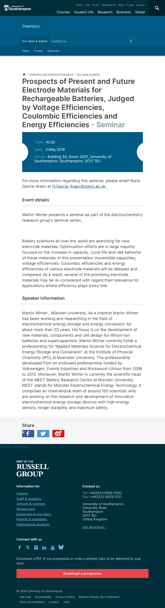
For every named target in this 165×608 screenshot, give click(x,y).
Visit (87, 5)
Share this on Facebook (23, 432)
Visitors (22, 493)
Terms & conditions (32, 602)
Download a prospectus (82, 573)
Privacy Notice (65, 597)
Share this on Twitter (43, 433)
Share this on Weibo (58, 433)
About (79, 5)
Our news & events (34, 41)
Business (124, 12)
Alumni (96, 5)
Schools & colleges (30, 504)
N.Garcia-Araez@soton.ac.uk (79, 186)
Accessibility (43, 597)
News (121, 5)
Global (140, 12)
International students (33, 524)
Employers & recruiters (33, 514)
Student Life (84, 12)
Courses (63, 12)
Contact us (59, 41)
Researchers (25, 509)
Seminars (53, 50)
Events (130, 5)
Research (105, 12)
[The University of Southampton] (17, 8)
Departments (109, 5)
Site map (25, 597)
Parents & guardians (31, 519)
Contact (140, 5)
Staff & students (28, 499)
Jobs (66, 602)
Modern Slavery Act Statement (99, 597)
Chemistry (31, 26)
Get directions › (94, 527)
